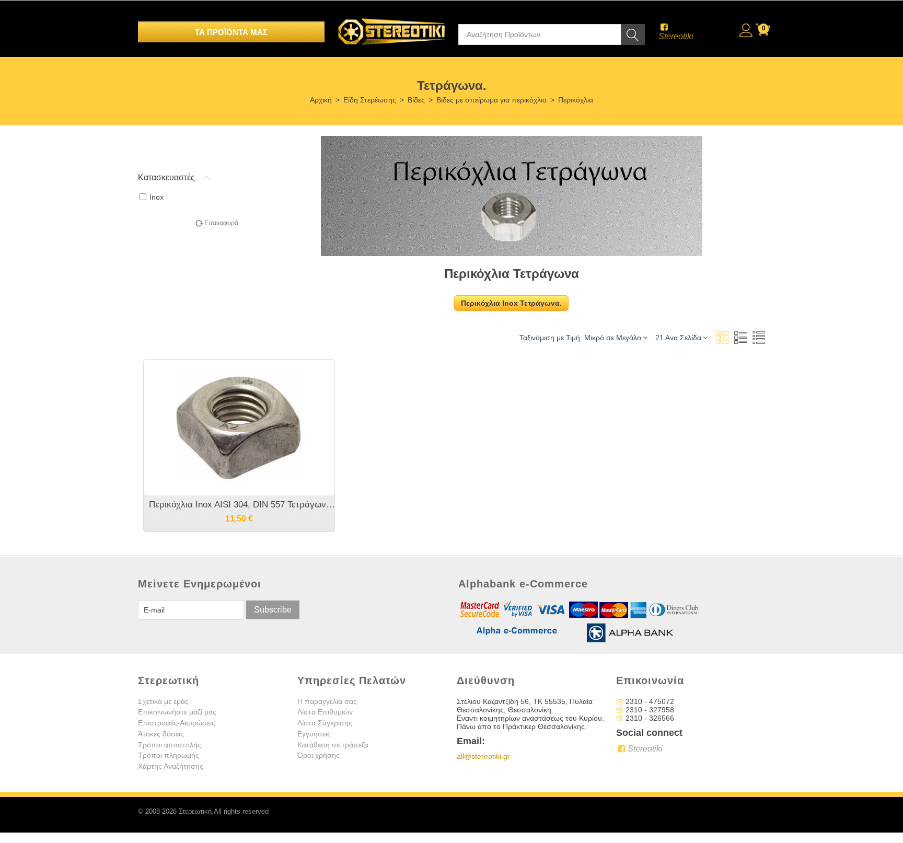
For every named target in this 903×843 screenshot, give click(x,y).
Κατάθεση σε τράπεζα (332, 745)
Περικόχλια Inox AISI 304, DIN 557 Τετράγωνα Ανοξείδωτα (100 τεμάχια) (244, 505)
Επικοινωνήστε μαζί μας (177, 712)
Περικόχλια (575, 100)
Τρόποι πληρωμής (168, 755)
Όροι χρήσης (318, 755)
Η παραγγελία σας (327, 701)
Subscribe (273, 609)
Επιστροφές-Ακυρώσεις (176, 723)
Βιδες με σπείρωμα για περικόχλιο (491, 100)
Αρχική (321, 100)
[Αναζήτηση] (633, 34)
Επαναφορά (221, 223)
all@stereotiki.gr (483, 756)
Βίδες (416, 100)
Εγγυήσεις (314, 734)
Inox (156, 197)
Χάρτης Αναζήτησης (170, 766)
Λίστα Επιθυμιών (325, 712)
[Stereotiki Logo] (391, 24)
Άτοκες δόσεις (161, 734)
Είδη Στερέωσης (369, 100)
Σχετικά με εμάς (163, 701)
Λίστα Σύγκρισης (324, 723)
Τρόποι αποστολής (169, 745)
